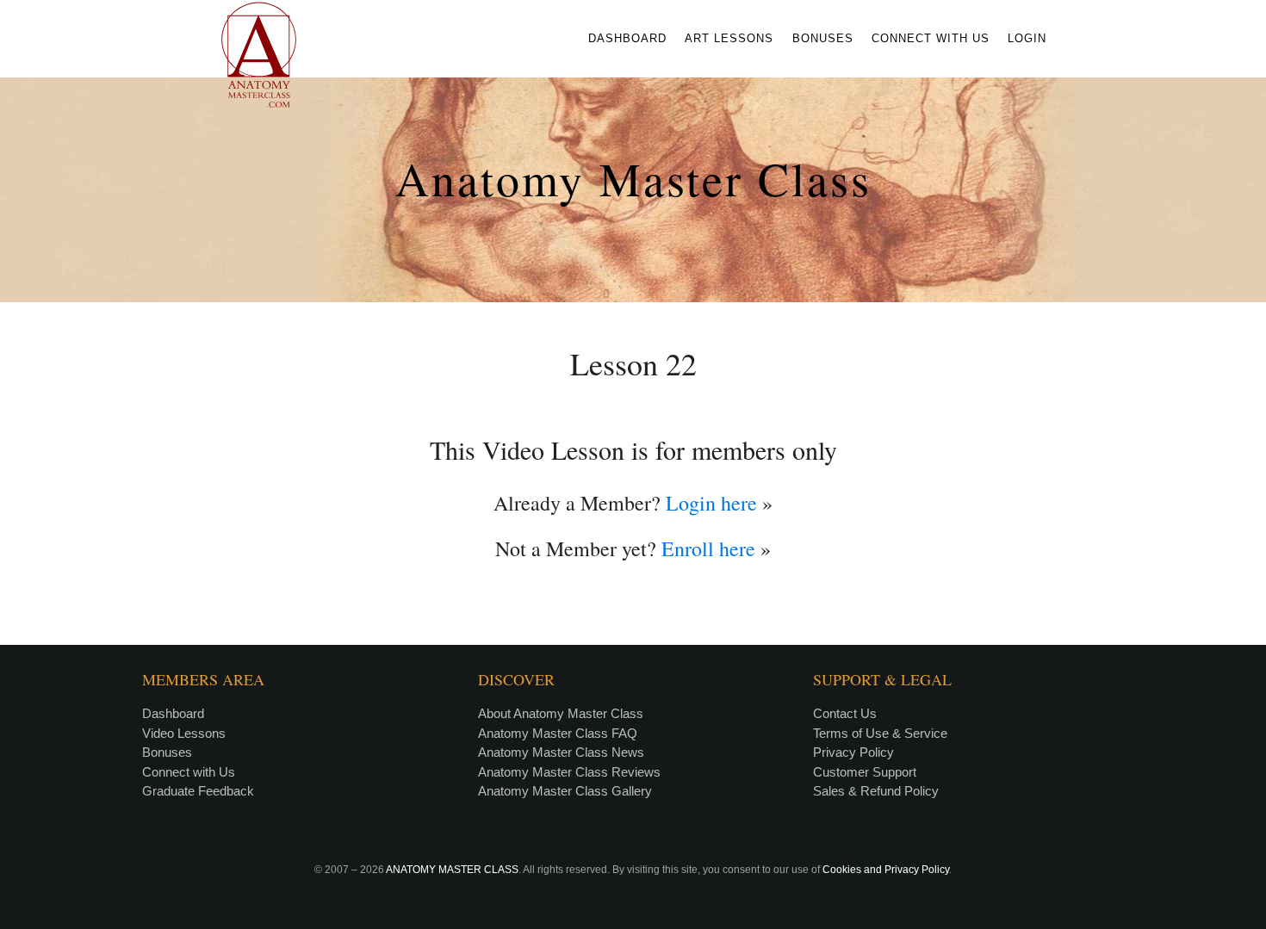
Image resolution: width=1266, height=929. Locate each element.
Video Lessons (184, 733)
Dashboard (173, 713)
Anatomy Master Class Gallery (565, 790)
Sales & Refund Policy (876, 790)
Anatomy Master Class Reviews (569, 772)
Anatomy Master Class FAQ (557, 733)
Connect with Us (188, 772)
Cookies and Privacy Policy (885, 870)
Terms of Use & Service (880, 733)
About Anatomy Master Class (560, 713)
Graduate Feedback (198, 790)
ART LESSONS (729, 38)
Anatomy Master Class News (561, 752)
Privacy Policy (853, 752)
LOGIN (1027, 38)
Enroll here (708, 548)
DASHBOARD (627, 38)
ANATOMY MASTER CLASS (452, 870)
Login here (711, 503)
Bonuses (167, 752)
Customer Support (864, 772)
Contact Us (845, 713)
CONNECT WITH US (931, 38)
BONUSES (822, 38)
